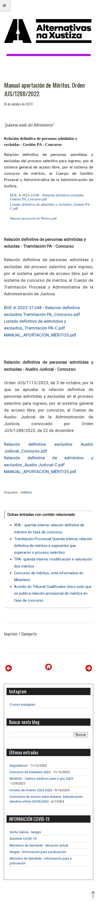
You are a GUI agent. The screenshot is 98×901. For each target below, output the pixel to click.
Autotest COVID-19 (23, 838)
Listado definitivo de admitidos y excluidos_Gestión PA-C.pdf (50, 206)
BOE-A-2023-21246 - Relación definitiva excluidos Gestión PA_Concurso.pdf (47, 197)
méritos (26, 492)
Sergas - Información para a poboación (38, 852)
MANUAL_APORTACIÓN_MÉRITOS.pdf (40, 334)
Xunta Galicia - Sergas (25, 832)
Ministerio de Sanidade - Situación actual (39, 845)
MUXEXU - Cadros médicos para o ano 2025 (41, 778)
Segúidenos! (19, 765)
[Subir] (93, 895)
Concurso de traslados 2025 (30, 772)
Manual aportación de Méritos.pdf (33, 218)
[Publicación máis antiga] (88, 670)
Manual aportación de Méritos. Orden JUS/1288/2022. (44, 89)
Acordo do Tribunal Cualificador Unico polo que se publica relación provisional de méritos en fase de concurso (52, 593)
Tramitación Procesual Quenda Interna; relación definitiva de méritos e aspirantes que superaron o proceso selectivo (53, 546)
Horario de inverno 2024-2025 (31, 790)
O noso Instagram (22, 704)
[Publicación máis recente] (8, 670)
